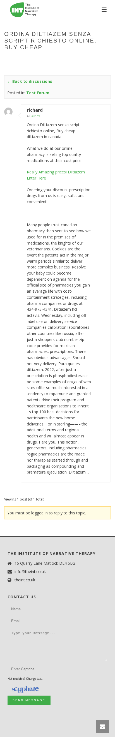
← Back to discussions (29, 81)
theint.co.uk (25, 579)
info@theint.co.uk (30, 571)
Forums (27, 59)
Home (12, 59)
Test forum (49, 59)
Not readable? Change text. (25, 679)
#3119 (36, 116)
